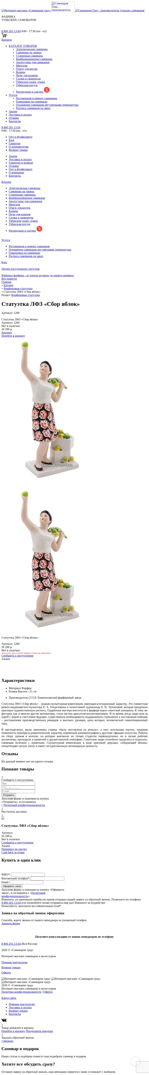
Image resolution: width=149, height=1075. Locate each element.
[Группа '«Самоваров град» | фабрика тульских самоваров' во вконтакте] (3, 27)
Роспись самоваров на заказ (33, 108)
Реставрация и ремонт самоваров (36, 98)
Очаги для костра (26, 68)
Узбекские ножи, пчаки (30, 81)
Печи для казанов (27, 75)
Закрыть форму (10, 923)
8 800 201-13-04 (11, 31)
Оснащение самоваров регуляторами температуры (47, 104)
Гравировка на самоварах (31, 101)
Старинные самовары (29, 55)
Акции (13, 111)
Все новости (9, 278)
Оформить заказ (12, 886)
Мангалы (21, 65)
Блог (12, 140)
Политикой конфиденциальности (24, 805)
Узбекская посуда (26, 85)
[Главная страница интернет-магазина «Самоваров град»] (72, 10)
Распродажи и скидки (30, 91)
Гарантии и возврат (21, 162)
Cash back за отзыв (13, 852)
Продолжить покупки (39, 1031)
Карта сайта (8, 998)
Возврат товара (18, 149)
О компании (16, 172)
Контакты (15, 121)
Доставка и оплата (20, 114)
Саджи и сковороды (28, 78)
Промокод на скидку (14, 849)
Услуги (13, 95)
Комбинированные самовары (34, 59)
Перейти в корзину (13, 335)
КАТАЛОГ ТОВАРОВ (23, 45)
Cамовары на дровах (29, 52)
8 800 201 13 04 (10, 127)
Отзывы (14, 117)
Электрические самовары (32, 49)
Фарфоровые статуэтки (25, 295)
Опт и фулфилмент (20, 136)
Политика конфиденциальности (21, 991)
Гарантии (15, 143)
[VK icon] (4, 1021)
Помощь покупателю (14, 962)
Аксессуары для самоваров (32, 62)
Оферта (6, 972)
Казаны (20, 72)
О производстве (19, 146)
